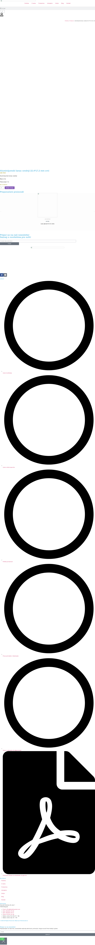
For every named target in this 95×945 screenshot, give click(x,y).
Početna (27, 3)
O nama (34, 3)
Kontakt (68, 3)
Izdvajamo (50, 3)
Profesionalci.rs (24, 920)
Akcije (57, 3)
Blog (62, 3)
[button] (1, 211)
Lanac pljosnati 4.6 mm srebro (47, 223)
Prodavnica (41, 3)
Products (72, 20)
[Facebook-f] (1, 275)
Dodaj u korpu (9, 187)
